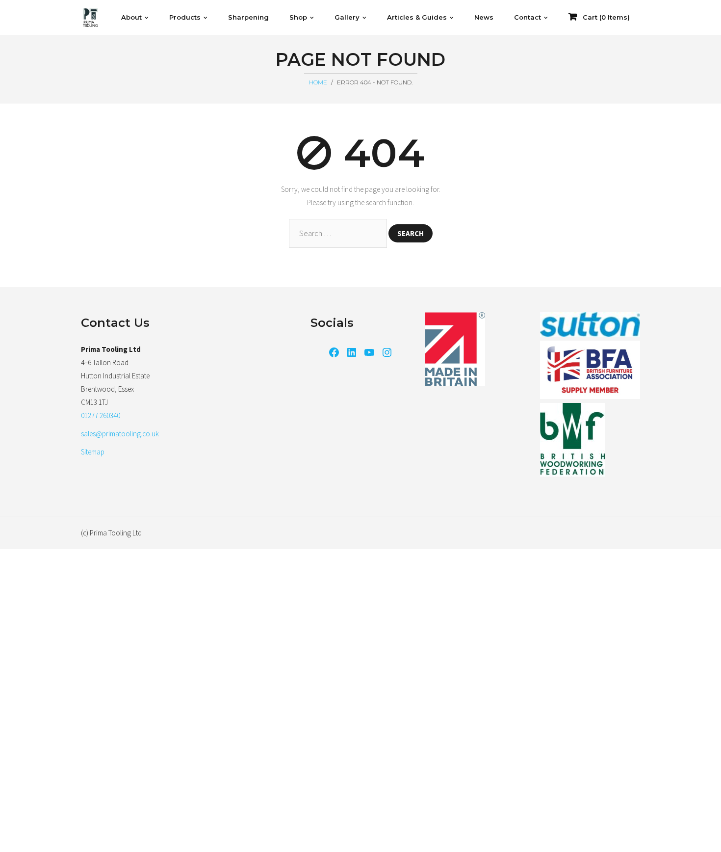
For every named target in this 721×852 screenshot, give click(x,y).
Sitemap (92, 451)
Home (318, 82)
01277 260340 (100, 415)
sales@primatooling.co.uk (120, 433)
